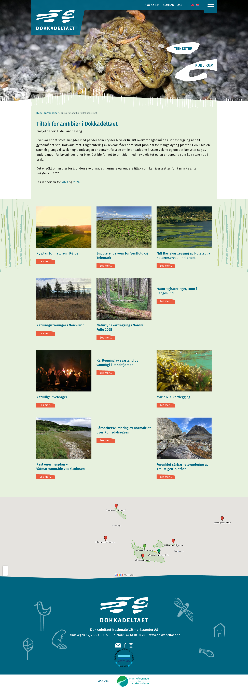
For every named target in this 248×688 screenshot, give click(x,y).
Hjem (39, 113)
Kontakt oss (172, 5)
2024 (76, 182)
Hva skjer (152, 5)
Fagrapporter (51, 113)
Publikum (204, 65)
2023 (65, 182)
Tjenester (183, 48)
